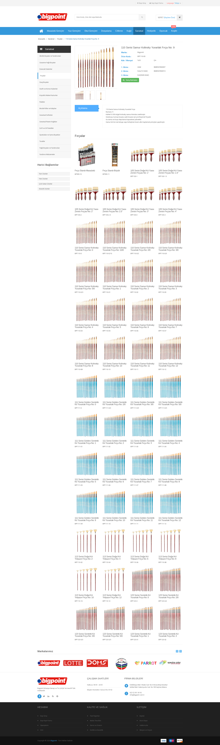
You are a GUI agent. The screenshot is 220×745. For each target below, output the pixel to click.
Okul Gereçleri (90, 31)
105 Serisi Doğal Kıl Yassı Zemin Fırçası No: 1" (142, 172)
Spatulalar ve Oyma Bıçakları (49, 135)
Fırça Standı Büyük (111, 171)
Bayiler (142, 716)
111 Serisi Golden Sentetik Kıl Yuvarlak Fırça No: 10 (115, 519)
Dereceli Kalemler (45, 69)
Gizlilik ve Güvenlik (96, 730)
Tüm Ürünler (43, 174)
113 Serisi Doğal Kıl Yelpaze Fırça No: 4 (112, 558)
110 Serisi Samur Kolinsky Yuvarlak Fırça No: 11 (142, 365)
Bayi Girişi (142, 3)
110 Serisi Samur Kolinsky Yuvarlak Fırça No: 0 (87, 249)
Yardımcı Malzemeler (47, 154)
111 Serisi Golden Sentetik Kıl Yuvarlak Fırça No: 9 (87, 519)
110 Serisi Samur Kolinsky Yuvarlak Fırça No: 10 (114, 365)
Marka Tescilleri (95, 721)
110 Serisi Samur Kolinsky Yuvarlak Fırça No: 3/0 (170, 249)
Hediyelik (151, 31)
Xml (41, 730)
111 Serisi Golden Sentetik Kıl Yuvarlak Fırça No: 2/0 (115, 403)
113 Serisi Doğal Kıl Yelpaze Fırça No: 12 (112, 596)
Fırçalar (60, 39)
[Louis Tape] (121, 664)
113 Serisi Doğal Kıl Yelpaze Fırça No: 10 (84, 596)
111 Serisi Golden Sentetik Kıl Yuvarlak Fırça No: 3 (142, 442)
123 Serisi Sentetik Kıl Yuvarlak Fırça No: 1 (140, 635)
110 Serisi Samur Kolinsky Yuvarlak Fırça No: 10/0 (114, 249)
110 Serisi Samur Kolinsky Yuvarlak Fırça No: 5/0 (87, 287)
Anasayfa (41, 39)
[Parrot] (145, 663)
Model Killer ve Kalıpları (47, 108)
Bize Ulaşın (144, 721)
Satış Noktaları (131, 80)
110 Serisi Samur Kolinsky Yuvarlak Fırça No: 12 (170, 365)
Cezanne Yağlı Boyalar (47, 63)
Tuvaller (42, 141)
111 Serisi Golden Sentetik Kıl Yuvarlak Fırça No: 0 (87, 403)
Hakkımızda (144, 725)
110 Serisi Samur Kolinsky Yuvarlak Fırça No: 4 (87, 326)
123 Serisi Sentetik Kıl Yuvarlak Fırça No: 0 (140, 596)
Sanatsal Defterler (46, 115)
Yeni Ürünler (43, 179)
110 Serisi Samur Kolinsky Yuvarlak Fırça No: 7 (170, 326)
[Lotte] (73, 663)
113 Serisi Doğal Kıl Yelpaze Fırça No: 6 (139, 558)
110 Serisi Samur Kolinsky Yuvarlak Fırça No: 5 (114, 326)
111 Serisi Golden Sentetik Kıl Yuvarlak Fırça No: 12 (170, 519)
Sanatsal (139, 31)
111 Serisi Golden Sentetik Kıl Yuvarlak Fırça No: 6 (115, 480)
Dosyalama (106, 31)
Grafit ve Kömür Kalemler (48, 89)
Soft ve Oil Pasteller (46, 128)
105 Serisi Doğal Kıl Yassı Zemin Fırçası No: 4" (170, 210)
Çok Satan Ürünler (45, 184)
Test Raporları (95, 716)
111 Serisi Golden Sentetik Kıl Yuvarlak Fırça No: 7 (142, 480)
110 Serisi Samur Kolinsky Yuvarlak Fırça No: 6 (142, 326)
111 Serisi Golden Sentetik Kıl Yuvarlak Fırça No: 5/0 (170, 403)
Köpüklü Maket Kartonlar (48, 95)
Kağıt (129, 31)
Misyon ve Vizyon (146, 730)
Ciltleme (119, 31)
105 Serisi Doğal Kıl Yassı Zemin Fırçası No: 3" (142, 210)
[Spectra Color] (169, 663)
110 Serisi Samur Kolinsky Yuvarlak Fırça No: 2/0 (142, 249)
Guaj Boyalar (44, 82)
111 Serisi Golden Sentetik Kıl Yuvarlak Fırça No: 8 (170, 480)
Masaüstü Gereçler (55, 31)
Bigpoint (54, 741)
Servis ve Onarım (96, 725)
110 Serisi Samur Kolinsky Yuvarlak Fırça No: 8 (87, 365)
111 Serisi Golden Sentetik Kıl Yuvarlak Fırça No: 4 (170, 442)
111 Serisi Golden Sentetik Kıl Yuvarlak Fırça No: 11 (142, 519)
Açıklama (82, 108)
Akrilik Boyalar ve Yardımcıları (50, 56)
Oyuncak (163, 31)
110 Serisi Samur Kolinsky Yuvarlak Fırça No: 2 (142, 287)
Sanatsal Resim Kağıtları (48, 122)
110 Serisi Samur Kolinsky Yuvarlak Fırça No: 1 (114, 287)
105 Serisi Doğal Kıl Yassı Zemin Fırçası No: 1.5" (170, 172)
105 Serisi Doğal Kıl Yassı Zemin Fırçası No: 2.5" (114, 210)
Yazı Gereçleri (74, 31)
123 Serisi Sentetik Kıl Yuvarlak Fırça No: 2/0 (168, 596)
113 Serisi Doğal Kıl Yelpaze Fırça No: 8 (167, 558)
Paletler (42, 102)
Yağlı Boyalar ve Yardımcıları (49, 148)
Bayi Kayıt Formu (157, 3)
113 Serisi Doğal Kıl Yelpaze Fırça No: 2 (84, 558)
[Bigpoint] (52, 17)
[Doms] (97, 663)
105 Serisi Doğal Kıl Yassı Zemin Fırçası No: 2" (86, 210)
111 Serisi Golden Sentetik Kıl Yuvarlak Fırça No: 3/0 (142, 403)
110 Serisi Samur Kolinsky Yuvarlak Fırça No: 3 (170, 287)
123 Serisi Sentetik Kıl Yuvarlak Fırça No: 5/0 (113, 635)
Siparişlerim (44, 725)
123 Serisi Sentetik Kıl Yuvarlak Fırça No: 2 (168, 635)
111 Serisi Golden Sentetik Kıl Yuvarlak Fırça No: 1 (87, 442)
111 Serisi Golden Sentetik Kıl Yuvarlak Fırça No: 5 (87, 480)
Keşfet (174, 29)
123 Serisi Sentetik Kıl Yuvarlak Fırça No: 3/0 (85, 635)
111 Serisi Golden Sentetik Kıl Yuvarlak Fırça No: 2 (115, 442)
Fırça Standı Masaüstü (85, 171)
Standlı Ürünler (44, 189)
